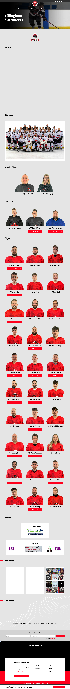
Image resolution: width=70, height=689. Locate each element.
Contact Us (66, 1)
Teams (24, 8)
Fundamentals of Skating (39, 667)
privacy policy (52, 638)
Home (13, 8)
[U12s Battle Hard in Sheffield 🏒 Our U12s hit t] (49, 584)
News (42, 8)
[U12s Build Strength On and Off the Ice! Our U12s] (49, 577)
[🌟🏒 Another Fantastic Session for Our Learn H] (55, 590)
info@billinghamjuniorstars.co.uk (21, 671)
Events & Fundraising (33, 8)
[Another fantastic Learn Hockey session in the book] (49, 571)
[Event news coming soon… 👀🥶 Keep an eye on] (49, 590)
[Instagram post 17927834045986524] (55, 577)
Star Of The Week (38, 668)
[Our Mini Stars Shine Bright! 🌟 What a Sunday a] (61, 577)
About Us (18, 8)
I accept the (50, 638)
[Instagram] (61, 1)
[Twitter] (59, 1)
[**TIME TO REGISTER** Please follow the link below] (61, 590)
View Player (35, 231)
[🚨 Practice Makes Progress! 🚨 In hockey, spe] (61, 584)
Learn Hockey (54, 8)
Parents (47, 8)
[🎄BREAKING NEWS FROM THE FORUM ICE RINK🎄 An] (55, 571)
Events (50, 671)
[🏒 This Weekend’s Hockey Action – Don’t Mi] (55, 584)
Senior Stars (37, 665)
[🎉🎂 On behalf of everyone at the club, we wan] (61, 571)
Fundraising (51, 665)
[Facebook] (55, 1)
